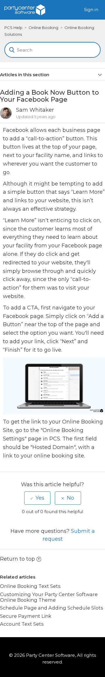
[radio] (37, 497)
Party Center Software (50, 655)
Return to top (17, 559)
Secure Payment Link (25, 616)
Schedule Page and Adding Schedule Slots (51, 608)
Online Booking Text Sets (30, 586)
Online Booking (43, 27)
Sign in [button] (91, 9)
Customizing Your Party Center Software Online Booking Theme (49, 597)
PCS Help (13, 27)
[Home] (24, 9)
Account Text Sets (22, 624)
